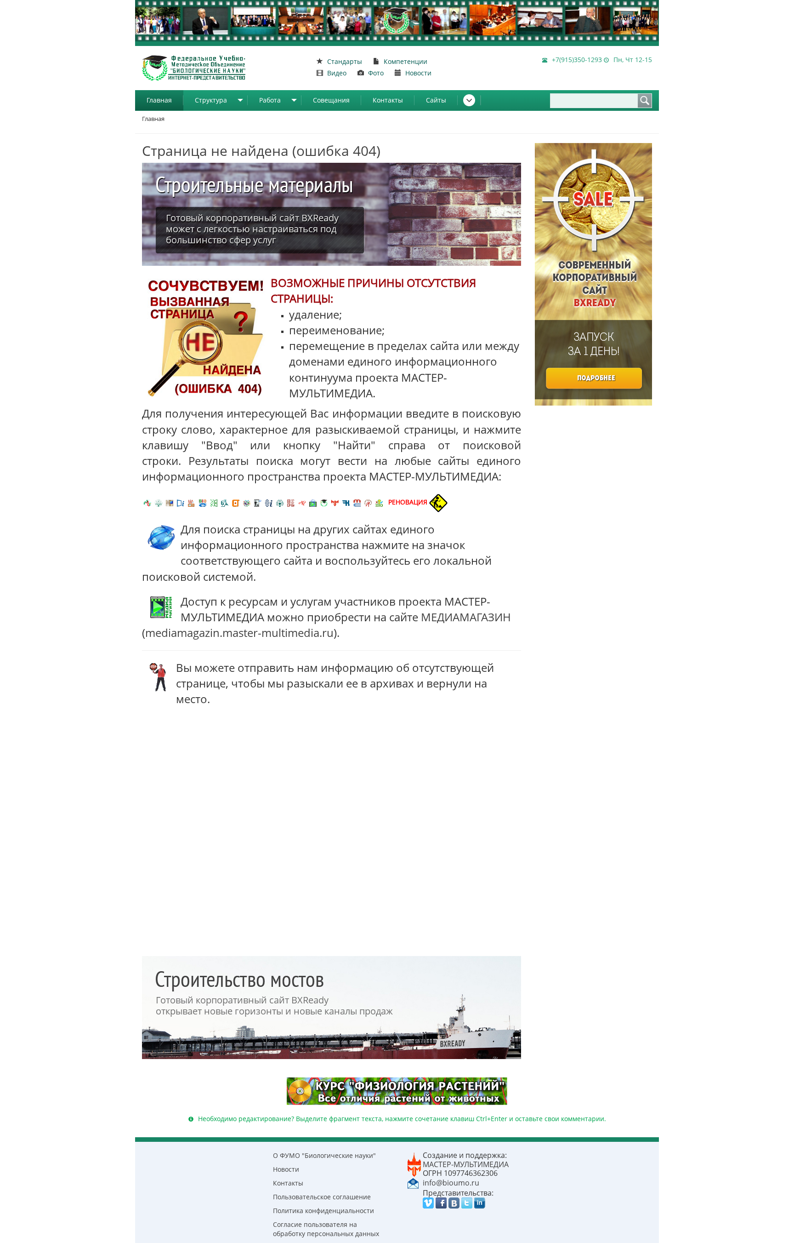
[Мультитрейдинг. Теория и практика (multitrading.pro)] (147, 502)
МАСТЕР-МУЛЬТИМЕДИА (466, 1164)
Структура (211, 100)
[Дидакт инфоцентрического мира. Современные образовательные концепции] (246, 502)
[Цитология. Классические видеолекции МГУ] (235, 502)
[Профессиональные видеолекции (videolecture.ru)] (257, 502)
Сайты (436, 100)
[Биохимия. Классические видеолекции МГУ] (191, 502)
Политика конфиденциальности (323, 1210)
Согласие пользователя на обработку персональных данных (326, 1229)
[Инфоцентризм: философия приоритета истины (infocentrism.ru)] (268, 502)
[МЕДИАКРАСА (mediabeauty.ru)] (301, 502)
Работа (270, 100)
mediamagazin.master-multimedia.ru (239, 632)
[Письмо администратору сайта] (413, 1182)
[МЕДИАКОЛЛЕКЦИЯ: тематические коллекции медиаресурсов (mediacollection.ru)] (290, 502)
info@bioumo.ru (451, 1183)
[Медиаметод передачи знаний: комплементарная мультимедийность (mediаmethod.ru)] (357, 502)
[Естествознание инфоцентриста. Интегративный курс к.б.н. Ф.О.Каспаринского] (158, 502)
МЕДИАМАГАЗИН (466, 616)
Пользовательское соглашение (322, 1196)
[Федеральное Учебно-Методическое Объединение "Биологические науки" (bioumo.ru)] (323, 502)
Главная (159, 100)
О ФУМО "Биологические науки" (324, 1155)
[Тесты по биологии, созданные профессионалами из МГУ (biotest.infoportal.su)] (379, 502)
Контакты (388, 100)
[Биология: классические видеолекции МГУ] (213, 502)
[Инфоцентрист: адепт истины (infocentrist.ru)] (279, 502)
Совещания (331, 100)
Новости (286, 1169)
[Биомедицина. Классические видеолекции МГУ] (224, 502)
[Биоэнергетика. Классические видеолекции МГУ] (202, 502)
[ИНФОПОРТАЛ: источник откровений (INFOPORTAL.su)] (180, 502)
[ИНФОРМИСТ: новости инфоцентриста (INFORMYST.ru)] (169, 502)
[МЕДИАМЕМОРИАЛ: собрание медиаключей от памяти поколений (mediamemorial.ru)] (368, 502)
